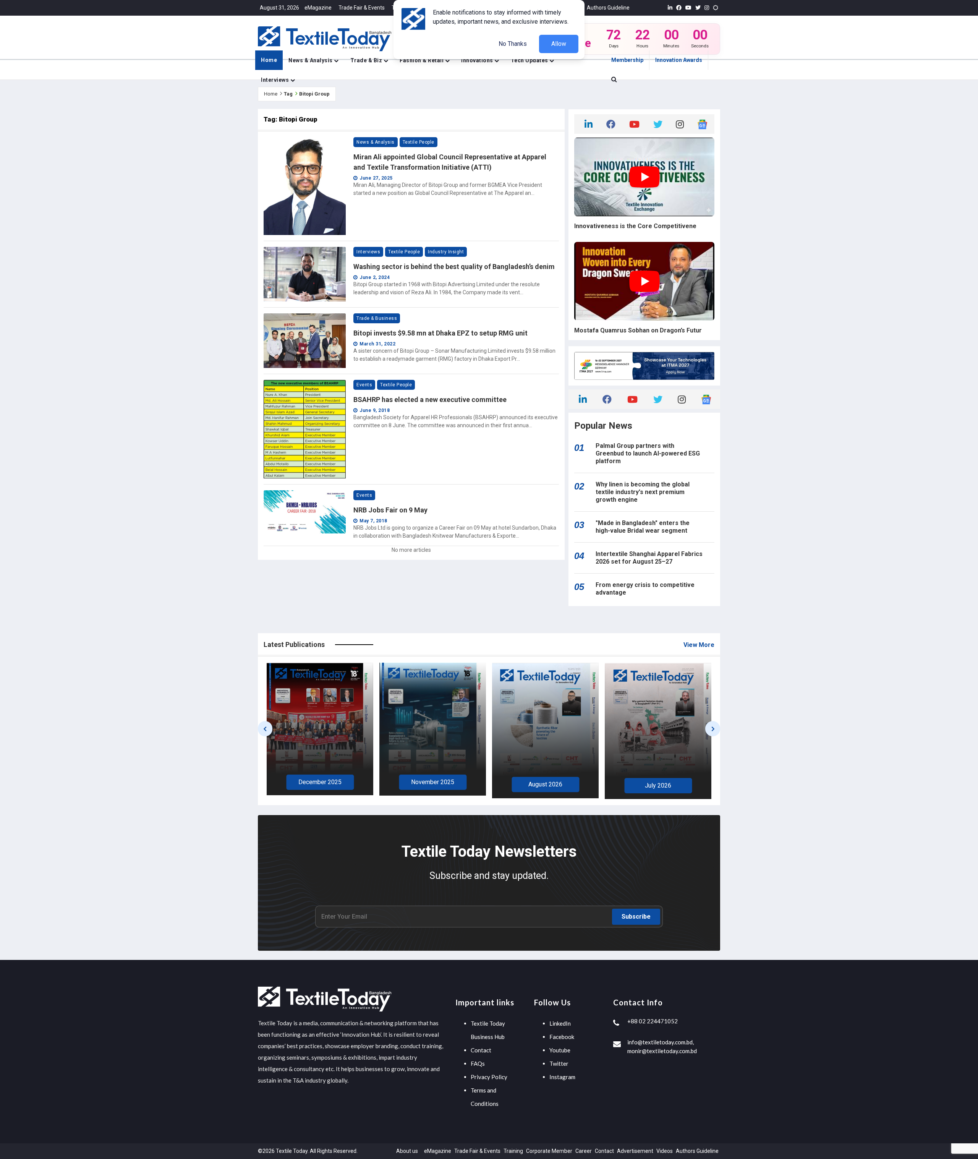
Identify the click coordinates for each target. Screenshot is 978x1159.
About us (407, 1151)
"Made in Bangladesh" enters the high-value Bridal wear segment (643, 526)
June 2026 (658, 784)
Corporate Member (549, 1151)
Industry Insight (446, 251)
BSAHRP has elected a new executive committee (430, 400)
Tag (288, 94)
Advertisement (635, 1151)
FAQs (478, 1063)
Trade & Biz (367, 60)
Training (513, 1151)
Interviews (275, 80)
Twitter (558, 1063)
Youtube (559, 1050)
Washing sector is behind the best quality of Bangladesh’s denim (454, 267)
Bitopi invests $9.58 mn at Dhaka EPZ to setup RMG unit (440, 333)
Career (583, 1151)
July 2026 (545, 785)
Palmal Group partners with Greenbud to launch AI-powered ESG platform (648, 453)
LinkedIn (560, 1023)
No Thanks (513, 43)
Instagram (562, 1076)
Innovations (477, 60)
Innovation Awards (678, 60)
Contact (481, 1050)
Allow (558, 43)
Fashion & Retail (422, 60)
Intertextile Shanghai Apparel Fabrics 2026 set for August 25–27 (649, 557)
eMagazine (318, 8)
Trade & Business (376, 318)
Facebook (561, 1036)
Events (364, 384)
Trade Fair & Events (361, 8)
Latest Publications (294, 644)
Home (269, 60)
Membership (627, 60)
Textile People (418, 142)
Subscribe (636, 916)
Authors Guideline (608, 8)
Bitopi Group (314, 94)
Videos (664, 1151)
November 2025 (320, 782)
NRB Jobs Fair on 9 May (390, 510)
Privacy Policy (489, 1076)
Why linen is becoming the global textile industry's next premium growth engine (643, 492)
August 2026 (433, 784)
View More (698, 644)
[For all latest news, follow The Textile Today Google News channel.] (702, 123)
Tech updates (530, 60)
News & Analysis (311, 60)
